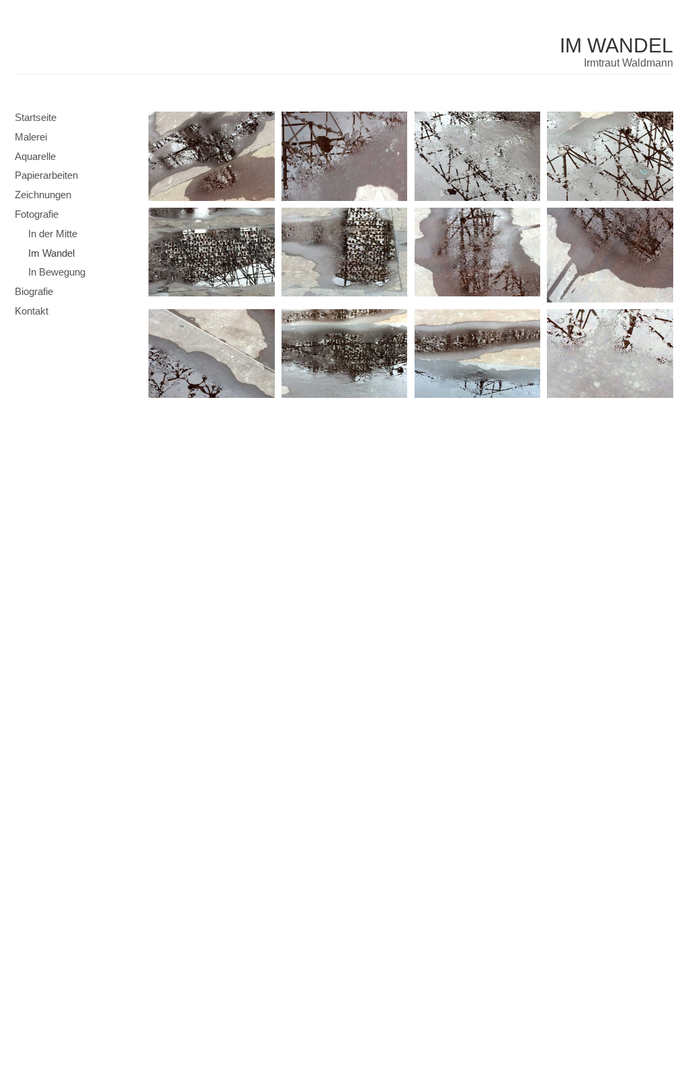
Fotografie (36, 214)
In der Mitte (52, 233)
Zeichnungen (43, 194)
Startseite (35, 117)
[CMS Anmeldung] (152, 421)
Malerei (31, 136)
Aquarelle (35, 156)
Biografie (34, 291)
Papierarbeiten (46, 175)
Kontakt (31, 311)
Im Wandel (616, 45)
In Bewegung (56, 272)
